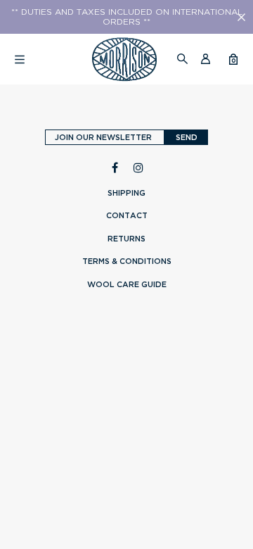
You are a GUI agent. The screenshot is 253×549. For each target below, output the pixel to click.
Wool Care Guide (127, 284)
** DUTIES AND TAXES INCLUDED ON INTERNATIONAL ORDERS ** (126, 17)
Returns (126, 239)
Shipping (126, 193)
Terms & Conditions (126, 261)
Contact (127, 215)
